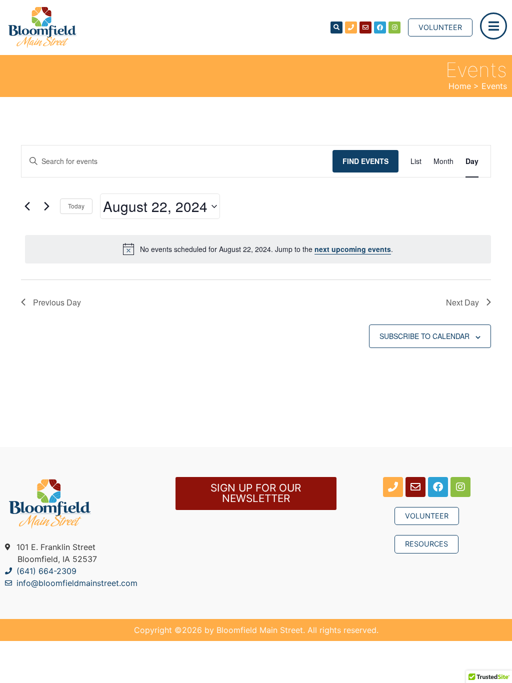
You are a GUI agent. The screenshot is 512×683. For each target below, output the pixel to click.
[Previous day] (27, 206)
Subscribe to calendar (425, 336)
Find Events (365, 161)
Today (76, 206)
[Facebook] (380, 28)
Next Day (462, 302)
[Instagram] (394, 28)
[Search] (336, 28)
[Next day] (46, 206)
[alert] (258, 249)
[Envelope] (366, 28)
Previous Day (57, 302)
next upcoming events (352, 249)
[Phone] (351, 28)
